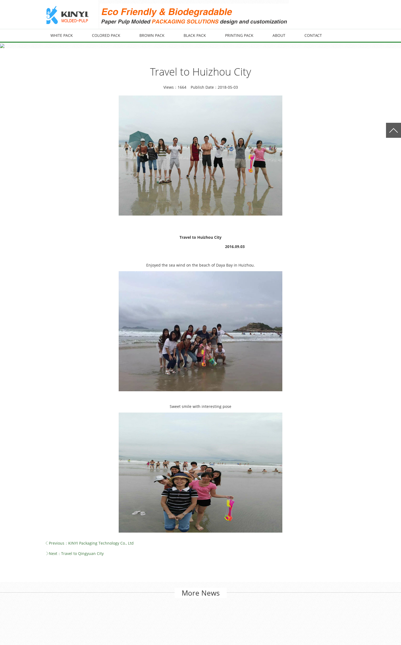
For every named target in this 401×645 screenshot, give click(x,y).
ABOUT (279, 35)
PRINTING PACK (239, 35)
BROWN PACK (151, 35)
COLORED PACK (106, 35)
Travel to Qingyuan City (82, 553)
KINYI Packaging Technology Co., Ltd (101, 543)
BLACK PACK (195, 35)
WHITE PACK (61, 35)
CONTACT (313, 35)
